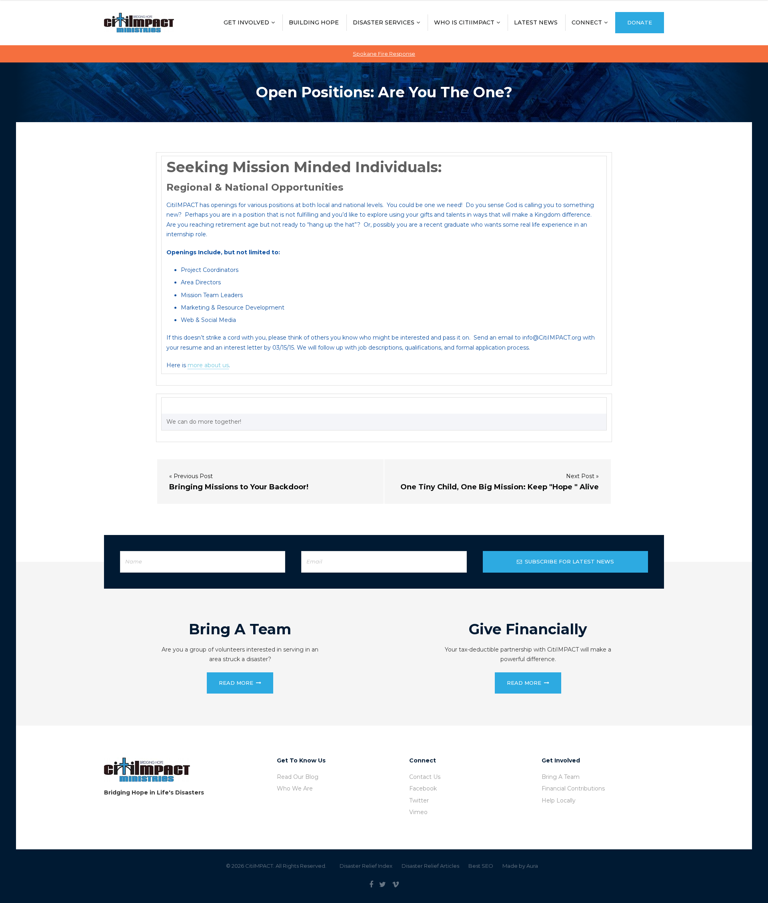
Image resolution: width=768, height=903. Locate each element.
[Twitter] (382, 884)
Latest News (536, 22)
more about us (208, 365)
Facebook (423, 788)
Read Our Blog (297, 776)
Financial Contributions (573, 788)
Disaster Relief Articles (430, 866)
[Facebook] (371, 884)
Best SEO (480, 866)
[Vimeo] (395, 884)
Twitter (419, 800)
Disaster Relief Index (366, 866)
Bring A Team (561, 776)
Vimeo (418, 812)
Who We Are (295, 788)
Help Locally (559, 800)
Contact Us (424, 776)
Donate (639, 22)
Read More (236, 683)
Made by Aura (520, 866)
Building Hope (314, 22)
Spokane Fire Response (384, 53)
